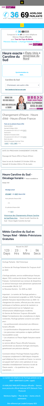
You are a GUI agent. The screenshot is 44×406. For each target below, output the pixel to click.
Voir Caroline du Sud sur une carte (15, 89)
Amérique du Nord (31, 57)
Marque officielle (27, 386)
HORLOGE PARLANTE (12, 386)
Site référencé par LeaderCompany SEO (22, 404)
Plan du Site (23, 396)
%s (6, 203)
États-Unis (32, 53)
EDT (12, 212)
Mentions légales (10, 396)
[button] (22, 2)
